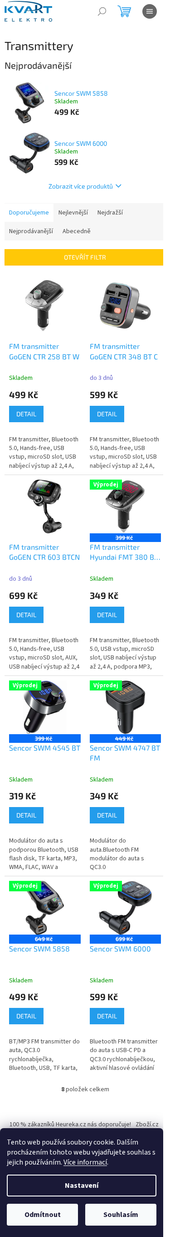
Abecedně (77, 231)
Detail (26, 414)
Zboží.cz (147, 1124)
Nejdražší (110, 212)
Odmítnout (42, 1215)
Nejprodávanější (31, 231)
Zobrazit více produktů (81, 186)
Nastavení (81, 1186)
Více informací (85, 1162)
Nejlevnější (73, 212)
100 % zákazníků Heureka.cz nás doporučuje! (70, 1124)
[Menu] (150, 11)
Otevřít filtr (85, 257)
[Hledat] (102, 11)
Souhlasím (120, 1215)
